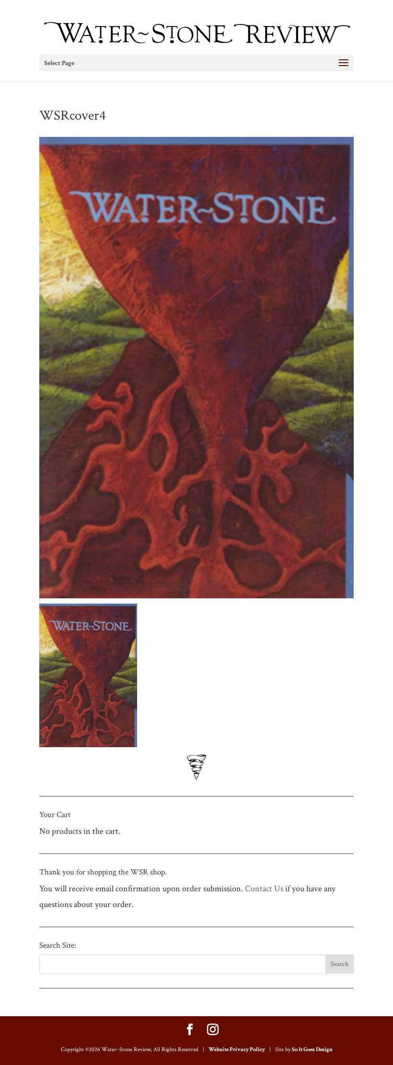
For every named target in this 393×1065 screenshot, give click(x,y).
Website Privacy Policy (236, 1049)
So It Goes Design (312, 1049)
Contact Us (264, 888)
